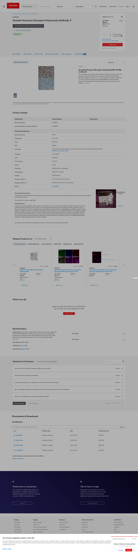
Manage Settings (7, 549)
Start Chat (129, 550)
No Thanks (120, 550)
